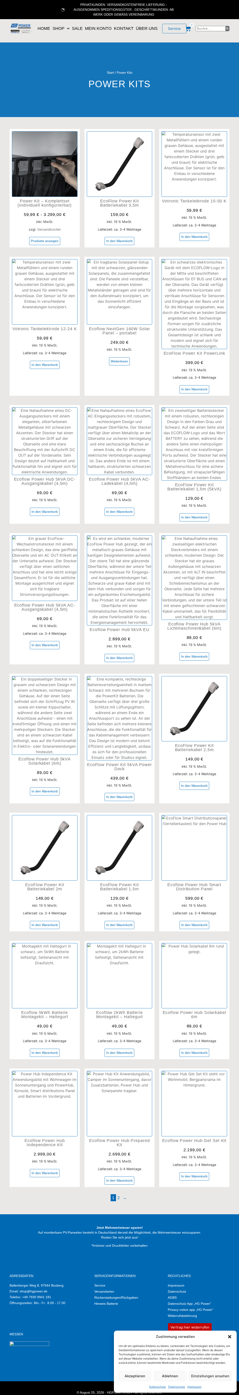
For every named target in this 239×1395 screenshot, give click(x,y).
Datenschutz (157, 1386)
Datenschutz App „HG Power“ (189, 1303)
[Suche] (227, 28)
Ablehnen (170, 1376)
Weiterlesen (119, 361)
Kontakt (124, 28)
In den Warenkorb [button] (119, 241)
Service (99, 1285)
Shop (58, 28)
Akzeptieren (135, 1376)
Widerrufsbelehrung (182, 1316)
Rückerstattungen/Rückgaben (116, 1297)
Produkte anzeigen (45, 241)
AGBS (172, 1297)
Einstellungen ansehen (210, 1376)
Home (44, 28)
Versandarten (104, 1291)
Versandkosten (49, 229)
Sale (77, 28)
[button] (229, 1336)
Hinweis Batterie (106, 1303)
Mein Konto (98, 28)
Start (110, 72)
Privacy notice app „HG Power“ (190, 1310)
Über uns (147, 28)
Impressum (194, 1386)
